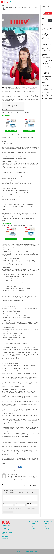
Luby (3, 87)
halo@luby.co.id (5, 536)
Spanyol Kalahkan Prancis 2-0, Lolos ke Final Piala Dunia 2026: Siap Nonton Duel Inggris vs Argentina (46, 73)
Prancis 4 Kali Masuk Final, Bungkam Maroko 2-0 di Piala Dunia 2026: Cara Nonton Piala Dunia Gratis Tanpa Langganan (47, 95)
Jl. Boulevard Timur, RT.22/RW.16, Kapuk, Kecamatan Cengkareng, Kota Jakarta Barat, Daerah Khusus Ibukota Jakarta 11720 (7, 529)
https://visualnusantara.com (20, 545)
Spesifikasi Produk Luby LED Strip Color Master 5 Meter (13, 106)
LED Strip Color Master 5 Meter (11, 130)
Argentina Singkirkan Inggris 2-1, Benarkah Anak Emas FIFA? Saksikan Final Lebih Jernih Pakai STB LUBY (47, 66)
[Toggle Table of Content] (22, 104)
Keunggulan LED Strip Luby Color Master (10, 105)
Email (16, 503)
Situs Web (29, 503)
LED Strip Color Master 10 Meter (29, 130)
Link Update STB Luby (20, 1)
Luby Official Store (6, 115)
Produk (33, 1)
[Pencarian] (10, 2)
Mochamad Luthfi (16, 12)
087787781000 (5, 538)
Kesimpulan (5, 109)
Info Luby (14, 1)
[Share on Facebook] (19, 467)
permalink (21, 470)
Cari (43, 18)
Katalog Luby (28, 1)
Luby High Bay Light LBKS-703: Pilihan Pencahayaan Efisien (16, 431)
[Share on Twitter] (21, 467)
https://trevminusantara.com (20, 546)
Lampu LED (3, 5)
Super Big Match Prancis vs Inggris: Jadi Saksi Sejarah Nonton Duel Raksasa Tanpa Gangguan (47, 53)
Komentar (5, 494)
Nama (4, 503)
